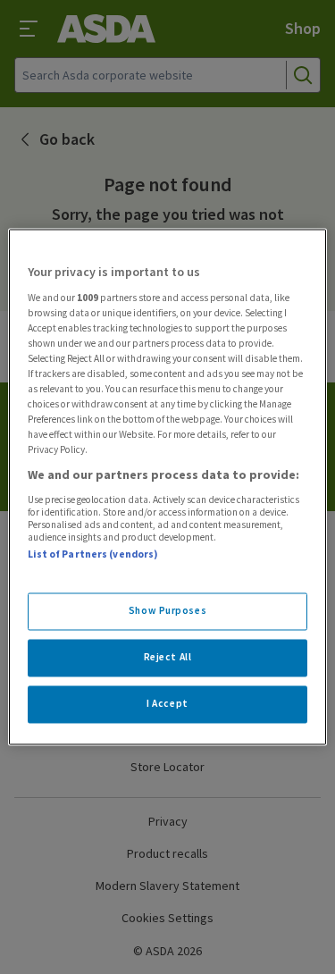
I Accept (167, 704)
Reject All (168, 657)
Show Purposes (167, 611)
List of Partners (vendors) (93, 554)
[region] (167, 486)
